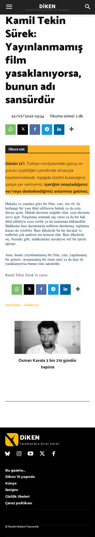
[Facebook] (35, 129)
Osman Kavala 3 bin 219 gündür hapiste (47, 364)
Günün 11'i (31, 305)
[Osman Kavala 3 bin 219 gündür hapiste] (47, 337)
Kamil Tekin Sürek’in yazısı (26, 274)
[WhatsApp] (10, 129)
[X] (22, 129)
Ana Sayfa (12, 305)
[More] (71, 129)
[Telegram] (47, 129)
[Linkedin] (59, 129)
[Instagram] (19, 454)
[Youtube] (30, 454)
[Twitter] (42, 454)
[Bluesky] (7, 454)
